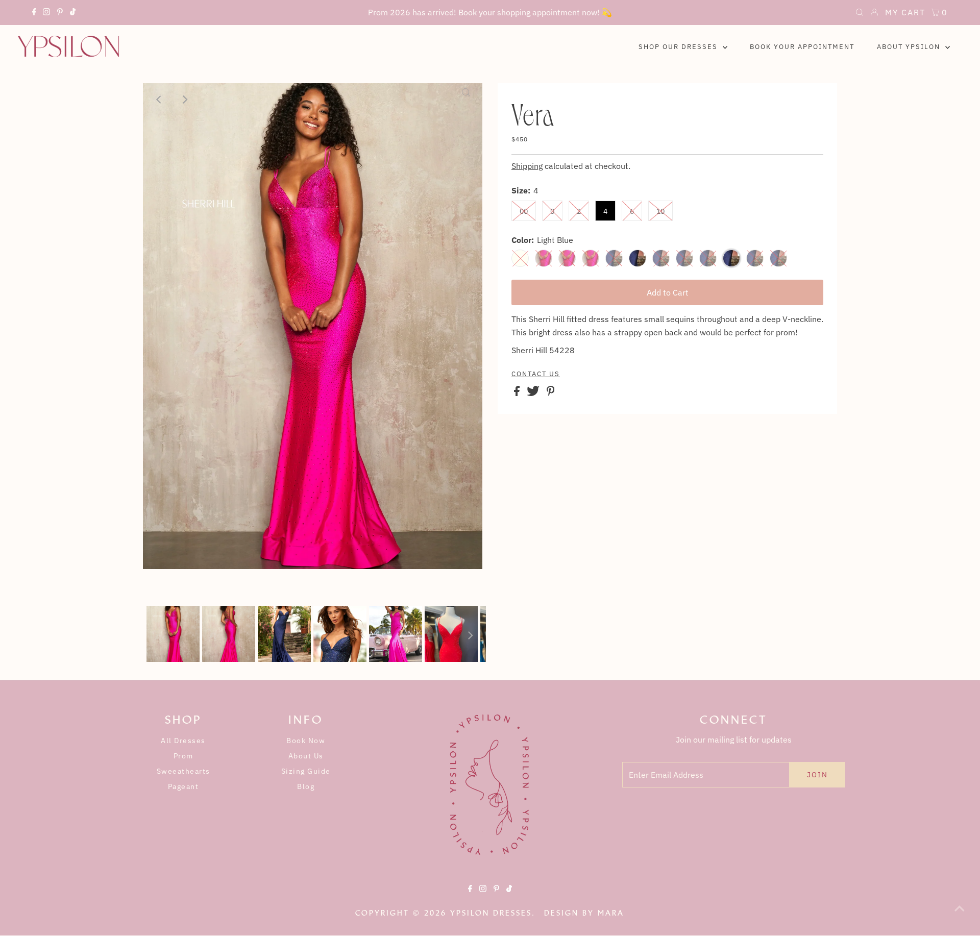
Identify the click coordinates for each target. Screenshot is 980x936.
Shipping (527, 166)
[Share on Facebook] (518, 393)
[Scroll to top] (959, 915)
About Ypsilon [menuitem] (910, 46)
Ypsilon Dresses (491, 913)
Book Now (305, 740)
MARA (611, 913)
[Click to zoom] (466, 99)
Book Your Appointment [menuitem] (802, 46)
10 (660, 211)
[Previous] (159, 99)
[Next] (184, 99)
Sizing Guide (306, 771)
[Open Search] (859, 13)
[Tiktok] (72, 13)
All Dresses (183, 740)
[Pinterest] (60, 13)
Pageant (183, 786)
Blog (305, 786)
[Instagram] (46, 13)
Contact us (535, 374)
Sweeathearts (183, 771)
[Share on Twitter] (534, 393)
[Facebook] (34, 13)
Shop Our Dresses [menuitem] (679, 46)
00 (524, 211)
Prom (183, 755)
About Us (306, 755)
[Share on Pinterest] (551, 393)
